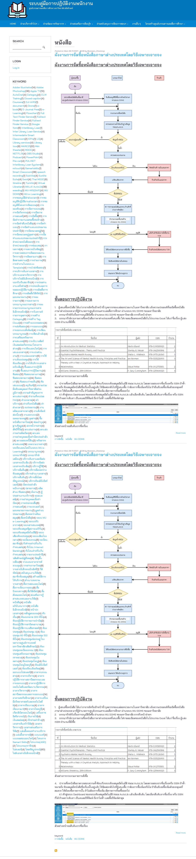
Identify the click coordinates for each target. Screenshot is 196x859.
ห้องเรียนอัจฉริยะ (31, 668)
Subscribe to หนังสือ (56, 850)
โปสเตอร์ (17, 749)
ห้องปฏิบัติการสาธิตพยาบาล (27, 624)
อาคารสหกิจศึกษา (22, 697)
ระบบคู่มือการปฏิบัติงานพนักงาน (61, 3)
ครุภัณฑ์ (29, 385)
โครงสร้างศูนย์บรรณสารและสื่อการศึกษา (163, 24)
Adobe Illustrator (22, 87)
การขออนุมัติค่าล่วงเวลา (25, 197)
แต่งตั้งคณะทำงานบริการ (32, 731)
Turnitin (30, 183)
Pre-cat (17, 160)
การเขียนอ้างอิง (36, 333)
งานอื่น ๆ (136, 23)
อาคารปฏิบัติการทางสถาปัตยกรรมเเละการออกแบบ (29, 679)
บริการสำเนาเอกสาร (35, 473)
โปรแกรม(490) (38, 742)
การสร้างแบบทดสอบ (33, 322)
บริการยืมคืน (19, 469)
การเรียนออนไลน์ (30, 348)
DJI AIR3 (31, 102)
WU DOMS (79, 439)
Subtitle (30, 175)
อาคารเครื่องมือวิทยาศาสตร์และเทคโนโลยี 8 (30, 701)
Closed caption (32, 98)
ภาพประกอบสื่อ (28, 503)
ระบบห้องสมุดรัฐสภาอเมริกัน (27, 528)
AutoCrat (18, 94)
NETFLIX (18, 153)
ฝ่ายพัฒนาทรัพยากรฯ (52, 24)
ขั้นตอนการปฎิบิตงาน (31, 370)
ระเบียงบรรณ (29, 539)
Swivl (25, 179)
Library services (21, 142)
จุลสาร (32, 418)
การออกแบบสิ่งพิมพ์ (23, 330)
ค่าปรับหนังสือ (30, 403)
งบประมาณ (30, 407)
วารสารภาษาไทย (31, 565)
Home (13, 23)
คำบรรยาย (26, 400)
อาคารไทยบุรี (35, 708)
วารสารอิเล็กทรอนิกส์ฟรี (25, 569)
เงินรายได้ (32, 716)
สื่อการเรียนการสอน (23, 587)
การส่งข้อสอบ (19, 326)
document (18, 105)
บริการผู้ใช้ (37, 466)
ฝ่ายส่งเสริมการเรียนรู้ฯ (79, 24)
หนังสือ (16, 602)
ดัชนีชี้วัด (17, 429)
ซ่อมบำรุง (38, 422)
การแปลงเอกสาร (28, 355)
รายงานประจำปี (35, 554)
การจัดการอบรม (33, 208)
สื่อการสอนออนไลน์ (33, 583)
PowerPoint (32, 157)
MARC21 (25, 146)
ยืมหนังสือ (26, 517)
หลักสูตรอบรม (31, 613)
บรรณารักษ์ (19, 455)
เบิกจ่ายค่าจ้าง (34, 720)
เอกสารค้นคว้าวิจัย (22, 723)
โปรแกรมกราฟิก (24, 745)
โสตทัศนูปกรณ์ (33, 749)
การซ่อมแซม (34, 245)
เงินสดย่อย (18, 720)
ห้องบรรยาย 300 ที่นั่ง (32, 617)
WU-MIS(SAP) (32, 190)
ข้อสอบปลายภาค (21, 377)
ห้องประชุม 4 (30, 631)
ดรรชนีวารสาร (33, 425)
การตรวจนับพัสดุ (32, 249)
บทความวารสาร (36, 444)
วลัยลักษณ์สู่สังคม (22, 558)
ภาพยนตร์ (18, 506)
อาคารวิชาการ (20, 690)
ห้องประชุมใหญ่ (30, 661)
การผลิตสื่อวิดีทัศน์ (31, 293)
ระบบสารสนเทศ (31, 525)
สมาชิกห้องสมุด (20, 576)
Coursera (18, 102)
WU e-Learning (32, 194)
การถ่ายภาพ (36, 260)
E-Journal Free (31, 109)
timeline (17, 183)
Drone (31, 105)
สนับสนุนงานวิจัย (30, 572)
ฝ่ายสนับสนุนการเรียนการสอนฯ (110, 24)
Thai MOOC (38, 179)
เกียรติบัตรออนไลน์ (22, 712)
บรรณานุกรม (34, 451)
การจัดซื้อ (33, 216)
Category (32, 94)
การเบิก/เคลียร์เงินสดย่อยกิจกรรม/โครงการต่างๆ (28, 345)
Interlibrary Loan (31, 127)
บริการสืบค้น (19, 477)
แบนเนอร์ (39, 734)
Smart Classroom (22, 171)
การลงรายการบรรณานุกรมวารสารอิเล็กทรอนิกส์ (28, 308)
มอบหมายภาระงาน (22, 510)
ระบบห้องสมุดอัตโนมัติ (24, 532)
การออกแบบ (36, 326)
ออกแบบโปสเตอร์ (21, 672)
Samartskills (32, 168)
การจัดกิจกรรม (20, 212)
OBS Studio (33, 153)
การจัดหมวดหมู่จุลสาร (24, 234)
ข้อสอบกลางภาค (32, 374)
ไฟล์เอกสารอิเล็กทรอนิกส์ (25, 753)
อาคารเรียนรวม (26, 705)
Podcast (17, 157)
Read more (181, 433)
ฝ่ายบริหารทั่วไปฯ (27, 24)
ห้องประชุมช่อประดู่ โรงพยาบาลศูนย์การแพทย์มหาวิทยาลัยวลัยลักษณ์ (28, 643)
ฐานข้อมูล (18, 425)
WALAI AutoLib (33, 186)
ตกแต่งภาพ (30, 429)
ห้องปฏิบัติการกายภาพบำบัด (27, 620)
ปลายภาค (30, 488)
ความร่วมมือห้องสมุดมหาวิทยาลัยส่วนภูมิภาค (30, 389)
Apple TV (35, 91)
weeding (17, 190)
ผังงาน (34, 491)
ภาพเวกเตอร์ (33, 506)
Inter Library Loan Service (27, 131)
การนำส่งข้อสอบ (35, 267)
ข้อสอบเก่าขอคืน (28, 381)
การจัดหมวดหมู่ (32, 230)
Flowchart (32, 113)
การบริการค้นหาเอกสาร (25, 271)
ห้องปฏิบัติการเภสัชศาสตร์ (26, 628)
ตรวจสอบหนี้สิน (25, 440)
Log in (16, 67)
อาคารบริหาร (27, 675)
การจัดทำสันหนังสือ (23, 223)
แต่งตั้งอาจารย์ (23, 734)
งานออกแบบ (30, 414)
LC (38, 138)
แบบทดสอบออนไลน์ (23, 738)
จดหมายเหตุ (19, 418)
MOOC (28, 149)
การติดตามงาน (31, 256)
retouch (17, 168)
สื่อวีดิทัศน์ (32, 591)
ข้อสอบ (16, 374)
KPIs (31, 138)
